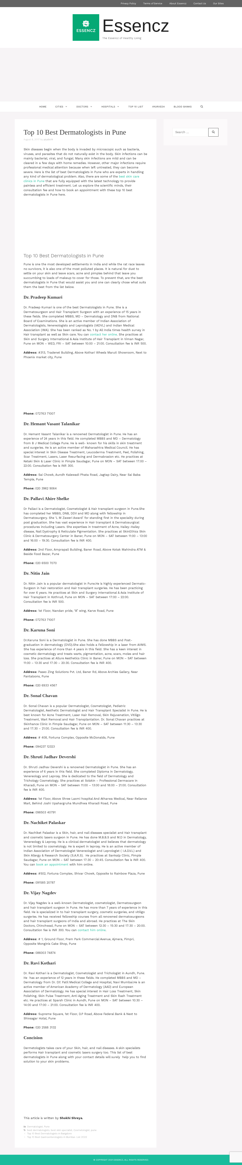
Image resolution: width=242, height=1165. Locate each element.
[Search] (213, 132)
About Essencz (177, 3)
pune (94, 1130)
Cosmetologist (82, 1130)
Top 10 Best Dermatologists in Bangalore (49, 1133)
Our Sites (218, 3)
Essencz (135, 25)
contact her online (103, 334)
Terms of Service (152, 3)
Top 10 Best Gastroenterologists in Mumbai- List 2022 (57, 1137)
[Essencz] (86, 27)
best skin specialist (61, 1130)
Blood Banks (183, 106)
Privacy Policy (128, 3)
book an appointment (52, 864)
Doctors (82, 106)
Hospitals (108, 106)
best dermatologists (38, 1130)
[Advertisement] (121, 74)
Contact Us (199, 3)
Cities (59, 106)
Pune (47, 1126)
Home (42, 106)
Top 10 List (135, 106)
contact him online (92, 930)
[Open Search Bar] (201, 106)
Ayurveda (158, 106)
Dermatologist (35, 1126)
